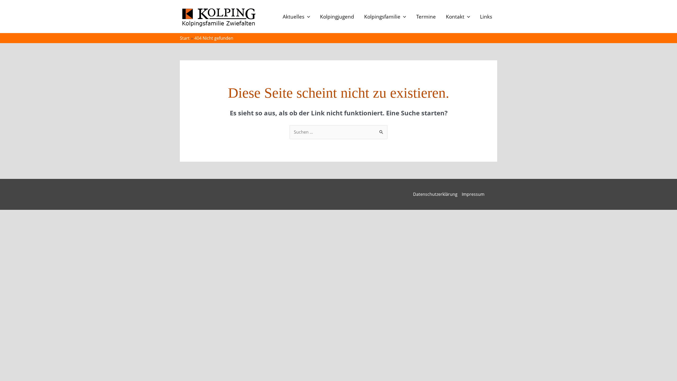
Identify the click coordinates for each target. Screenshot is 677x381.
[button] (307, 16)
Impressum (473, 194)
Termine (426, 16)
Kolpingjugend (337, 16)
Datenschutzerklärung (435, 194)
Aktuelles (293, 16)
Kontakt (455, 16)
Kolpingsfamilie (382, 16)
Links (486, 16)
